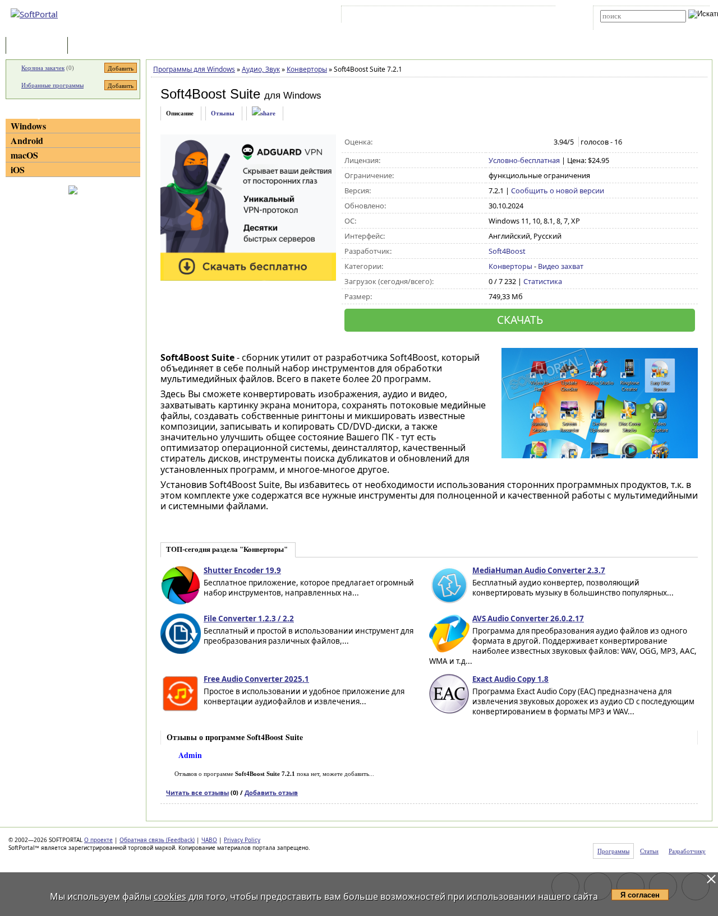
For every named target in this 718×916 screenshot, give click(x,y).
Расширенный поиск (631, 26)
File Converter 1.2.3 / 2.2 (249, 618)
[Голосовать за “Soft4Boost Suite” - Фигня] (494, 142)
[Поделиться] (263, 113)
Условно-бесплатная (524, 160)
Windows (28, 125)
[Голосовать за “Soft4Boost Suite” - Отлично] (541, 142)
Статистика (542, 281)
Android (27, 140)
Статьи (95, 46)
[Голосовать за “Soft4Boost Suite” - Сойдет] (518, 142)
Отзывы (222, 113)
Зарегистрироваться (441, 16)
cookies (170, 896)
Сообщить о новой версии (557, 190)
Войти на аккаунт (378, 16)
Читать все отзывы (197, 792)
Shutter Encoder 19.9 (242, 570)
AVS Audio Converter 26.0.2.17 (528, 618)
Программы (39, 46)
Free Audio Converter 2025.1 (256, 679)
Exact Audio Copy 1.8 (510, 679)
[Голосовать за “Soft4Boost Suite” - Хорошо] (530, 142)
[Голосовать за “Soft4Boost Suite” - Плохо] (506, 142)
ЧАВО (209, 840)
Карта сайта (499, 16)
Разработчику (687, 851)
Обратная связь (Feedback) (157, 840)
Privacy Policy (242, 840)
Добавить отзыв (271, 792)
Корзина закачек (43, 67)
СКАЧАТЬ (520, 319)
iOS (18, 169)
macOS (24, 154)
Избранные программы (52, 85)
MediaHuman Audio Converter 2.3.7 (538, 570)
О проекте (98, 840)
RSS (533, 16)
